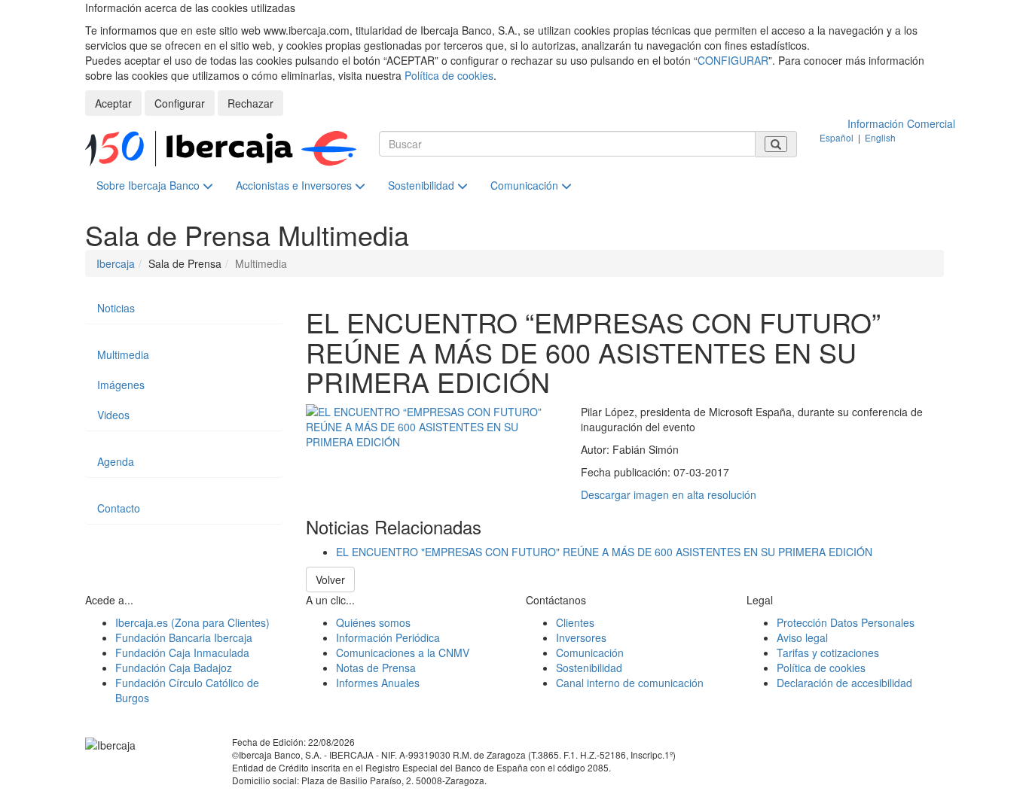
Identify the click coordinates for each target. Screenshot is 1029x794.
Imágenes (121, 384)
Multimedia (123, 354)
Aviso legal (802, 637)
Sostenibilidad (422, 185)
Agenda (115, 461)
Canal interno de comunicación (630, 682)
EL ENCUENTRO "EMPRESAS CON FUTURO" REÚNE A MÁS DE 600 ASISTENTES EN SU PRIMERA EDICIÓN (604, 551)
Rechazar (250, 103)
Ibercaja (115, 263)
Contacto (118, 508)
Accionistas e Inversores (295, 185)
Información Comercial (901, 123)
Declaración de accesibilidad (844, 682)
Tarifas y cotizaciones (828, 652)
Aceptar (113, 103)
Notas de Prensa (376, 667)
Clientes (575, 622)
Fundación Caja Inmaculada (182, 652)
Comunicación (525, 185)
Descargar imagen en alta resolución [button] (668, 494)
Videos (113, 414)
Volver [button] (330, 579)
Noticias (116, 307)
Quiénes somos (373, 622)
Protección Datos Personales (845, 622)
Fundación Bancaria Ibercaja (183, 637)
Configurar (179, 103)
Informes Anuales (378, 682)
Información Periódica (388, 637)
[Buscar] (776, 144)
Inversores (581, 637)
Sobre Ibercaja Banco (149, 185)
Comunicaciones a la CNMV (402, 652)
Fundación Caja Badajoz (173, 667)
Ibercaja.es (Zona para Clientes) (192, 622)
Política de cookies (449, 75)
